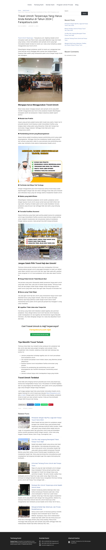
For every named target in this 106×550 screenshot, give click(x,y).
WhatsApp (44, 404)
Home (30, 5)
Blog (76, 5)
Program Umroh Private (65, 5)
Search (66, 11)
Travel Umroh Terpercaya (25, 38)
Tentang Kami (39, 5)
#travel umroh (28, 408)
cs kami (23, 395)
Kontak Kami (50, 5)
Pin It (51, 404)
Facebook (31, 404)
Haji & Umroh (26, 10)
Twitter (37, 404)
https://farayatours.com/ (53, 393)
